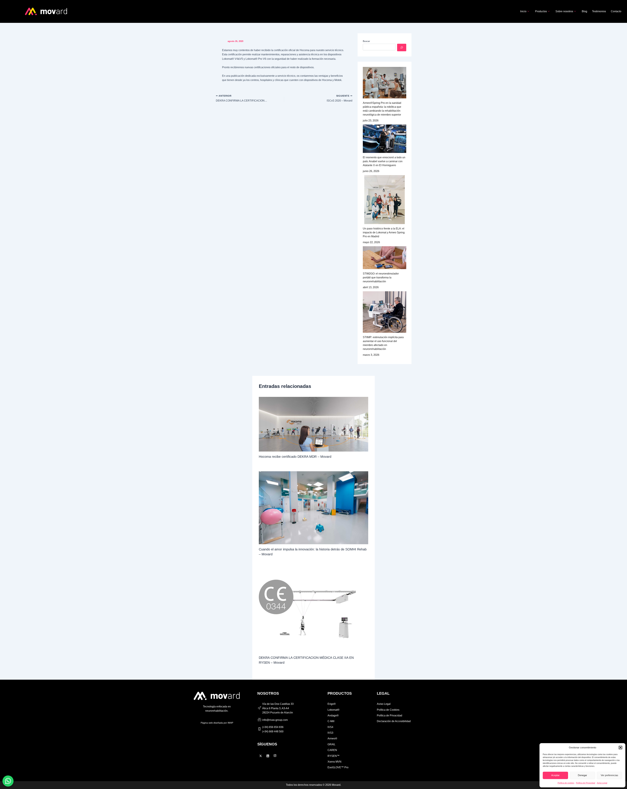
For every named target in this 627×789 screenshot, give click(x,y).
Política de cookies (566, 783)
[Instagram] (275, 755)
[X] (260, 755)
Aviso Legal (602, 783)
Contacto (616, 11)
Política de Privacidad (585, 783)
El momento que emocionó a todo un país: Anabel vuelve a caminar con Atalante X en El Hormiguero (384, 161)
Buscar (366, 41)
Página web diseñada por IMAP (217, 722)
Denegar (582, 775)
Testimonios (599, 11)
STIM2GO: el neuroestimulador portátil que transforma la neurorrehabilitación (381, 277)
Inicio (523, 11)
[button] (620, 747)
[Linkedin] (267, 755)
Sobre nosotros (564, 11)
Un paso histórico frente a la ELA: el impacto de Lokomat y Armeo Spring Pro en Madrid (384, 232)
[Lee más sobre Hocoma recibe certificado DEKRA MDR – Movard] (313, 424)
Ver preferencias (609, 775)
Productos (541, 11)
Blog (584, 11)
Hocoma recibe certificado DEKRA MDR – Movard (295, 456)
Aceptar (555, 775)
